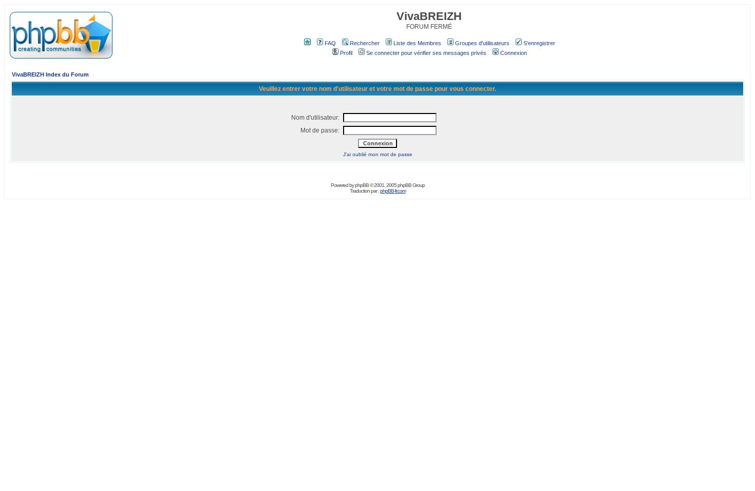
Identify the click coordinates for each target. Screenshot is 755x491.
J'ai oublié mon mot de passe (377, 154)
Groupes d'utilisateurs (482, 43)
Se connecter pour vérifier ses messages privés (426, 53)
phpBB (362, 185)
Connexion (513, 53)
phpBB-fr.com (393, 191)
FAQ (330, 43)
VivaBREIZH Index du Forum (50, 74)
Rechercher (365, 43)
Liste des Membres (417, 43)
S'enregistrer (539, 43)
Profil (346, 53)
